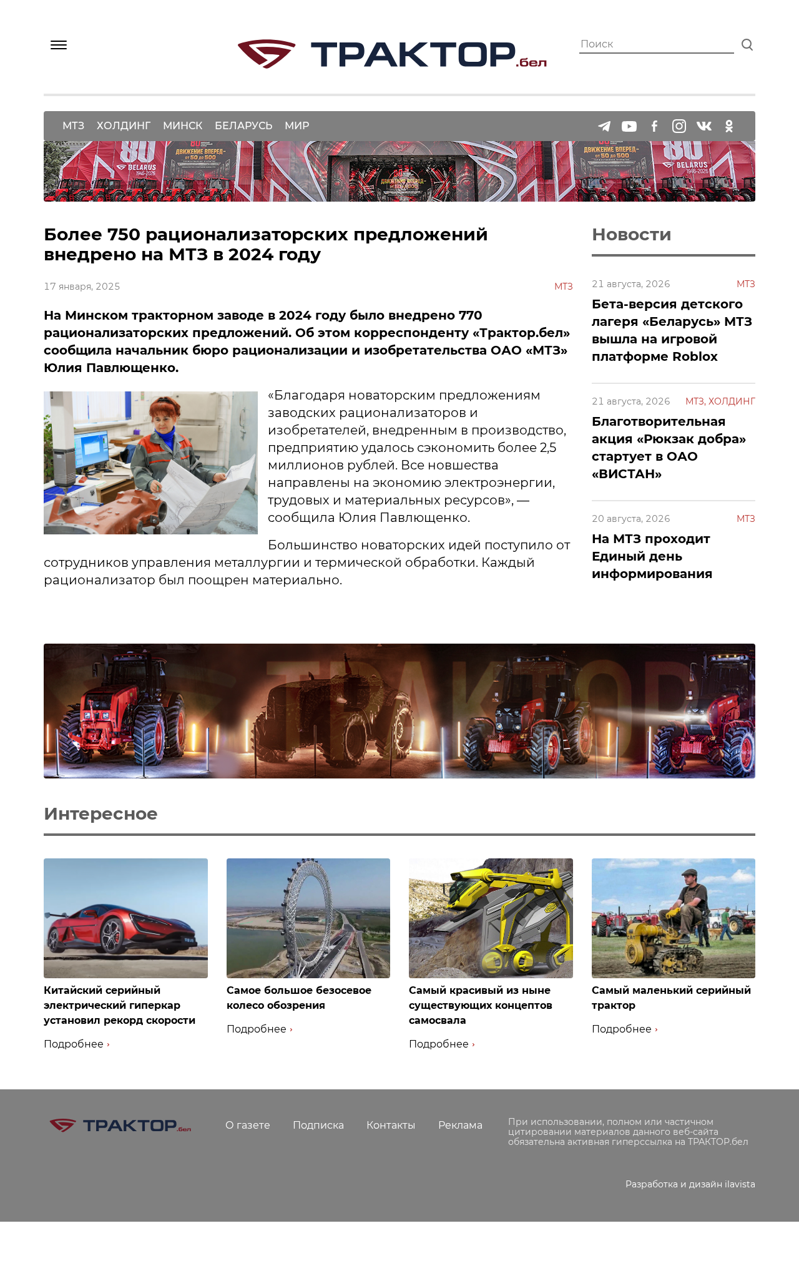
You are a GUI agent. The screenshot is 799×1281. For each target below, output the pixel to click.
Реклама (460, 1125)
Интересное (101, 813)
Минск (182, 126)
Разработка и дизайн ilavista (690, 1184)
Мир (297, 126)
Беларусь (243, 126)
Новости (632, 234)
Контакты (391, 1125)
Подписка (318, 1125)
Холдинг (123, 126)
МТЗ (73, 126)
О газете (247, 1125)
